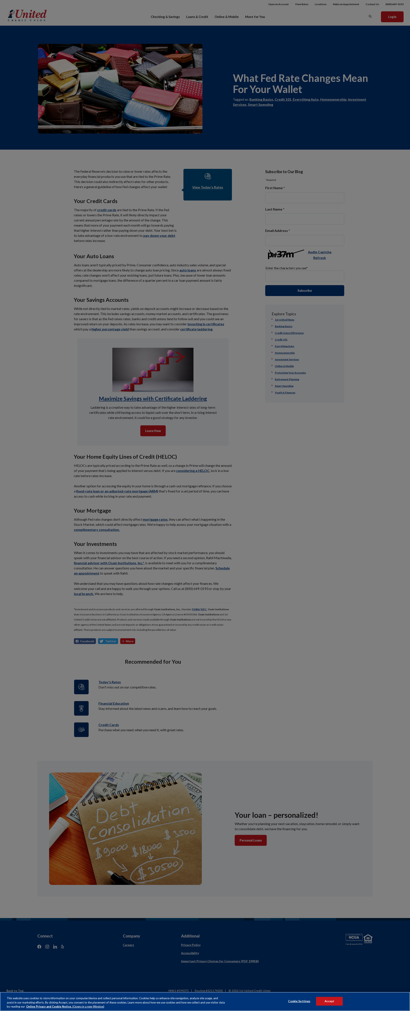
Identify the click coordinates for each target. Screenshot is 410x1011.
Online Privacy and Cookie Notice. (65, 1006)
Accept (329, 1001)
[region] (205, 1001)
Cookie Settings (299, 1001)
